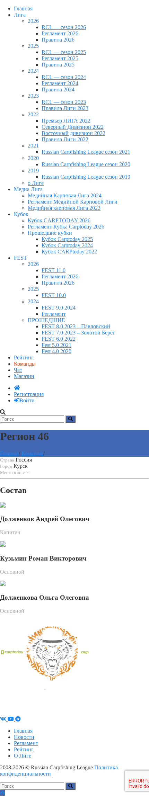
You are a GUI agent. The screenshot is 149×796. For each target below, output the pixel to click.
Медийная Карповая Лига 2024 (65, 195)
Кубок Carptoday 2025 (67, 239)
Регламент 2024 (60, 83)
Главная (23, 8)
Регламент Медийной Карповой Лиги (72, 202)
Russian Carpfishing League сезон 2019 (86, 177)
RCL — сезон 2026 (64, 27)
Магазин (24, 376)
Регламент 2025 (60, 58)
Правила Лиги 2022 (65, 139)
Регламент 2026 (60, 33)
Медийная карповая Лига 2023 (64, 208)
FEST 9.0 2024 (59, 308)
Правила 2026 (58, 40)
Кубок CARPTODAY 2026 (59, 220)
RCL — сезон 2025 (64, 52)
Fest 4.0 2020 (56, 351)
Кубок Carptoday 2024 (67, 245)
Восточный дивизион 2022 (73, 133)
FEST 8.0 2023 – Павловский (76, 326)
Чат (18, 370)
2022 (33, 114)
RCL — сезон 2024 (64, 77)
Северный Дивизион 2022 (73, 127)
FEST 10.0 (54, 295)
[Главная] (17, 388)
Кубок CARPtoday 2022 (69, 251)
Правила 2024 (58, 89)
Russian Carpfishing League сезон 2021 (86, 152)
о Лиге (36, 183)
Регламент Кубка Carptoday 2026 (66, 227)
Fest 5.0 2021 (56, 345)
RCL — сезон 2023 (64, 102)
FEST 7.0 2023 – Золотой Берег (78, 333)
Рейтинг (24, 357)
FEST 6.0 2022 (59, 339)
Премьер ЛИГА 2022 (66, 121)
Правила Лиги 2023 (65, 108)
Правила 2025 (58, 65)
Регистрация (29, 394)
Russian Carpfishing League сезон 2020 (86, 164)
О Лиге (22, 756)
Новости (24, 737)
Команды (25, 364)
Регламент (54, 314)
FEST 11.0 (53, 270)
